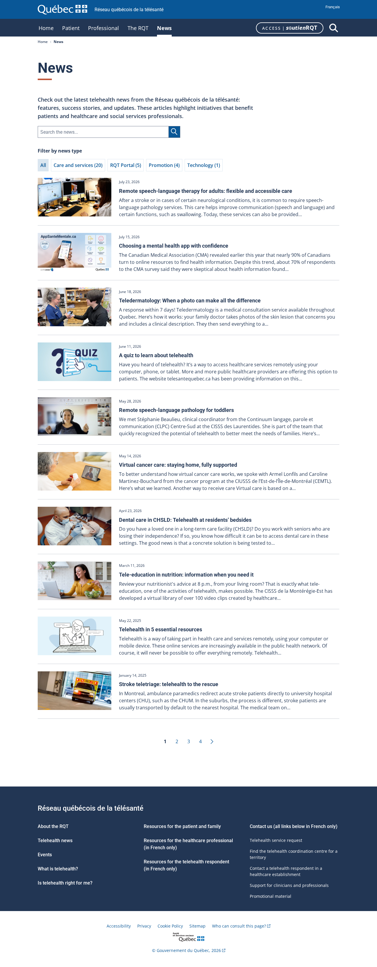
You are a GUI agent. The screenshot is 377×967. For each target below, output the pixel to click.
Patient (71, 29)
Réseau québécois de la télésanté (129, 9)
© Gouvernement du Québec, (186, 950)
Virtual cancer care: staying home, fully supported (178, 465)
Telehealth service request (276, 840)
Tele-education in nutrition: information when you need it (186, 575)
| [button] (289, 28)
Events (45, 854)
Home (46, 29)
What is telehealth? (58, 869)
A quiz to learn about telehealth (156, 355)
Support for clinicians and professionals (289, 885)
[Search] (174, 132)
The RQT (138, 29)
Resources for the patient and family (182, 826)
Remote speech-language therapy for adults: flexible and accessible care (205, 191)
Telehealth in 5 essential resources (160, 629)
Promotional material (270, 896)
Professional (103, 29)
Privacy (144, 926)
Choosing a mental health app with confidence (173, 246)
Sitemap (197, 926)
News (164, 29)
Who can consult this (239, 926)
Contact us (261, 826)
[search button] (333, 28)
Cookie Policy (170, 926)
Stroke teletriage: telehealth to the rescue (168, 684)
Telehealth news (55, 840)
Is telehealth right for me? (65, 883)
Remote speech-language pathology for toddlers (176, 410)
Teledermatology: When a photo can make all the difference (190, 300)
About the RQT (53, 826)
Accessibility (119, 926)
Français (332, 7)
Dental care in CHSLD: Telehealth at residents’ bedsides (185, 520)
